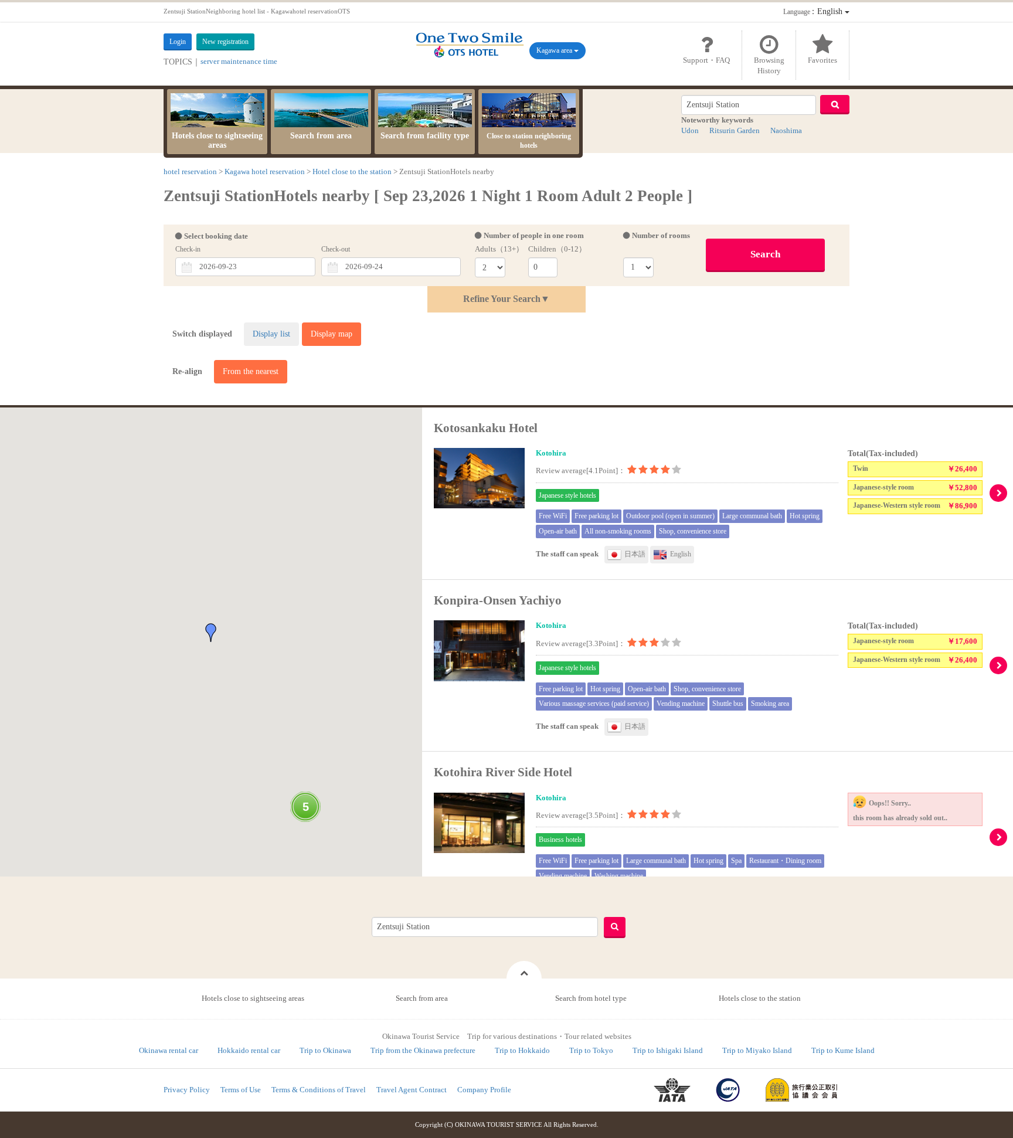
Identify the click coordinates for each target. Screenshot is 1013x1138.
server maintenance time (238, 61)
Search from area (321, 135)
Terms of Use (240, 1089)
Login (177, 42)
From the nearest (250, 371)
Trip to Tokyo (591, 1050)
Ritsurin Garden (734, 130)
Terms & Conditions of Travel (318, 1089)
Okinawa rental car (168, 1050)
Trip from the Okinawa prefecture (422, 1050)
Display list (271, 333)
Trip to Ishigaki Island (668, 1050)
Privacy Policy (187, 1089)
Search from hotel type (591, 998)
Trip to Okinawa (325, 1050)
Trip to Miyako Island (757, 1050)
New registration (225, 42)
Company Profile (484, 1089)
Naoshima (786, 130)
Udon (690, 130)
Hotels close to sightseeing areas (217, 140)
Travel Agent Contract (411, 1089)
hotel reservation (190, 171)
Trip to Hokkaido (522, 1050)
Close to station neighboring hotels (529, 141)
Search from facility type (424, 135)
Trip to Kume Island (843, 1050)
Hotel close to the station (352, 171)
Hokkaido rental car (248, 1050)
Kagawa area (555, 50)
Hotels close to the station (760, 998)
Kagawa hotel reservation (265, 171)
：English (814, 11)
